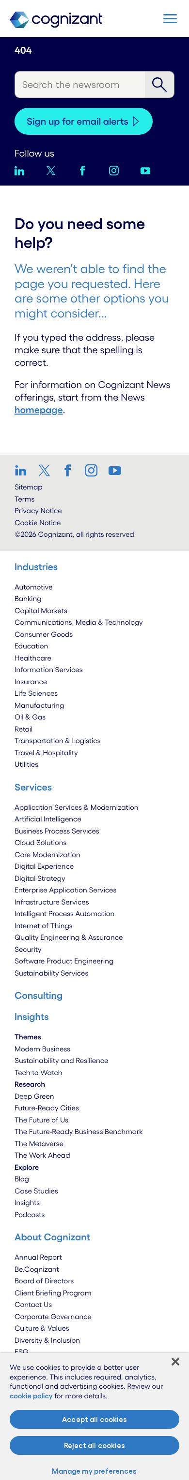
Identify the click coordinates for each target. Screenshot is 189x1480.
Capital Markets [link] (41, 610)
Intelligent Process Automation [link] (64, 913)
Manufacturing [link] (39, 705)
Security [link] (28, 949)
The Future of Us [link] (41, 1120)
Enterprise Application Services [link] (65, 890)
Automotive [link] (33, 587)
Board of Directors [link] (44, 1281)
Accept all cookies (94, 1419)
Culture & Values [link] (42, 1328)
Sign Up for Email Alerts (77, 121)
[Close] (175, 1361)
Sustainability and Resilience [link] (62, 1060)
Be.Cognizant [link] (37, 1269)
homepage (39, 409)
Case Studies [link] (36, 1191)
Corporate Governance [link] (53, 1316)
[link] (24, 470)
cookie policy (31, 1396)
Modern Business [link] (42, 1049)
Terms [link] (24, 499)
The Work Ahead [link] (42, 1155)
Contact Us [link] (33, 1304)
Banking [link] (28, 598)
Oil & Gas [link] (30, 717)
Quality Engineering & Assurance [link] (69, 937)
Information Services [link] (49, 669)
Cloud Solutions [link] (40, 842)
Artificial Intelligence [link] (48, 819)
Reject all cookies (94, 1445)
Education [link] (31, 646)
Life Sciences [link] (36, 693)
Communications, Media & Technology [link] (79, 622)
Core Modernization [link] (47, 854)
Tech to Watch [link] (39, 1072)
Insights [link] (27, 1202)
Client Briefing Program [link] (53, 1293)
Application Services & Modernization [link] (77, 807)
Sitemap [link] (29, 487)
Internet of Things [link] (44, 925)
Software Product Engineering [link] (64, 961)
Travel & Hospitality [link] (46, 752)
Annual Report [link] (38, 1257)
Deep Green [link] (34, 1096)
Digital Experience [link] (44, 866)
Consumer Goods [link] (44, 634)
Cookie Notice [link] (38, 522)
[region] (94, 1416)
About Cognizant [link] (52, 1237)
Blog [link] (22, 1179)
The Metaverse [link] (39, 1143)
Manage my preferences (94, 1471)
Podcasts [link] (30, 1214)
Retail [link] (23, 729)
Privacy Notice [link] (38, 510)
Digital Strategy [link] (40, 878)
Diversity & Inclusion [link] (47, 1340)
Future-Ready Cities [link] (47, 1108)
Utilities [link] (26, 764)
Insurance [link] (31, 681)
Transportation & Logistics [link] (57, 740)
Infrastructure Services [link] (52, 902)
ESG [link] (22, 1352)
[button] (170, 18)
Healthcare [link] (33, 658)
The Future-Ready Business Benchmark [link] (79, 1131)
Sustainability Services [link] (51, 973)
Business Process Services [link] (57, 831)
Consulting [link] (39, 995)
